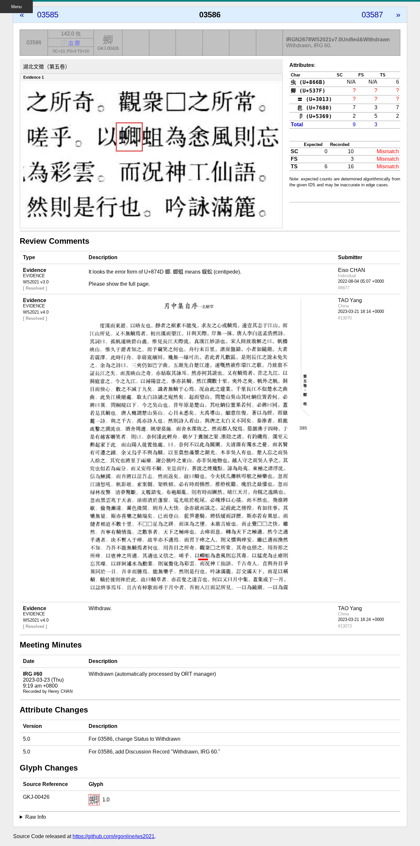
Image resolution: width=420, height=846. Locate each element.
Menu (16, 6)
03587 (372, 14)
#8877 (343, 287)
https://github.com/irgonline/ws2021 (114, 836)
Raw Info (35, 817)
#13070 (345, 318)
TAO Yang (350, 300)
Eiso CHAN (351, 270)
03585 (47, 14)
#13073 (345, 626)
